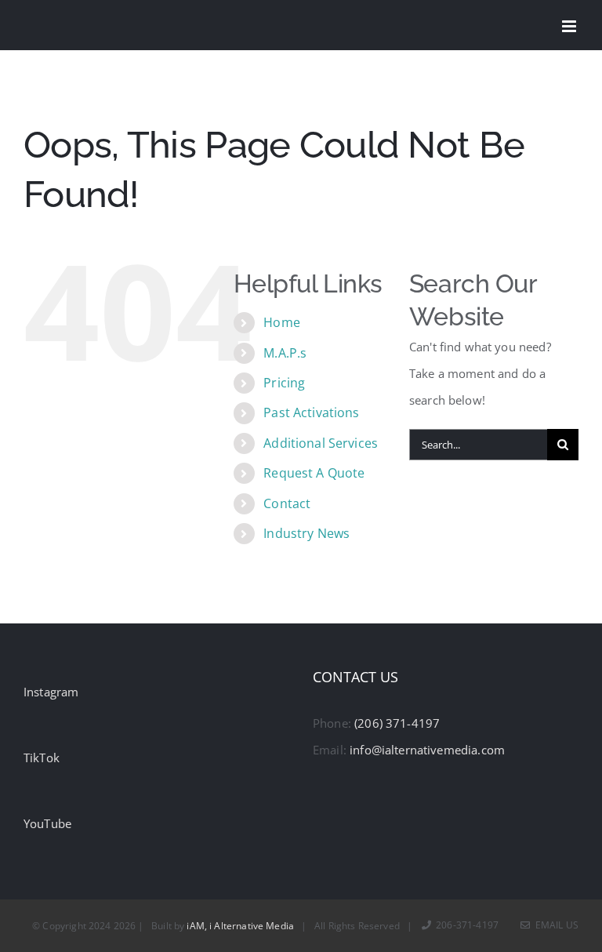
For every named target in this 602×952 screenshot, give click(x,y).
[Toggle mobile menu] (570, 26)
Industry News (306, 533)
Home (281, 322)
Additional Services (320, 443)
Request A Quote (313, 472)
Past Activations (311, 412)
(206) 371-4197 (397, 723)
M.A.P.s (284, 353)
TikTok (42, 757)
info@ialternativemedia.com (427, 750)
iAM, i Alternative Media (240, 925)
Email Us (554, 925)
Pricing (284, 382)
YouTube (47, 823)
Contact (286, 503)
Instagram (51, 691)
